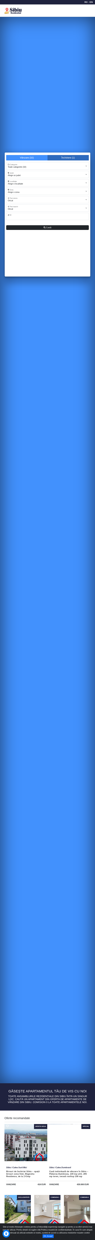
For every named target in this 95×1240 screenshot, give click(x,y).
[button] (9, 1158)
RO (85, 2)
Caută (48, 227)
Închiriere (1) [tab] (68, 157)
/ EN (91, 2)
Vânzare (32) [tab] (27, 157)
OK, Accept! (48, 1236)
